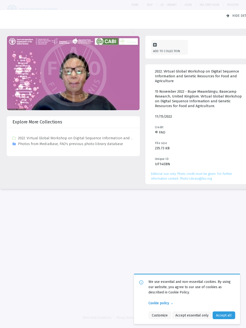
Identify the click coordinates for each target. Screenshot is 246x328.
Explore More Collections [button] (37, 122)
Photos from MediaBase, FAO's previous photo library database (70, 144)
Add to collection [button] (166, 51)
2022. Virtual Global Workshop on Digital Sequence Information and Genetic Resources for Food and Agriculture (76, 138)
